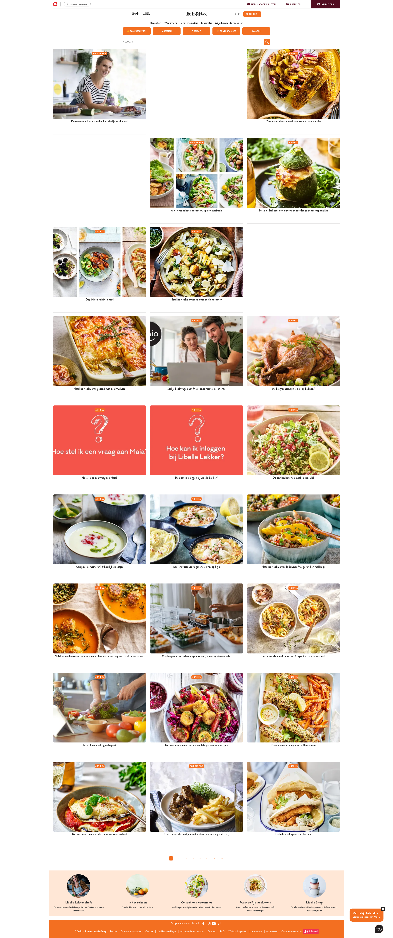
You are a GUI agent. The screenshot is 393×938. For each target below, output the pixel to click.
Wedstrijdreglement (237, 931)
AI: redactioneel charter (192, 931)
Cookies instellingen (166, 931)
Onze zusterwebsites (291, 931)
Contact (212, 931)
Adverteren (272, 931)
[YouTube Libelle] (214, 923)
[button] (325, 4)
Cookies (149, 931)
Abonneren (256, 931)
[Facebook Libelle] (203, 923)
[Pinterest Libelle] (219, 923)
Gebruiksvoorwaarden (131, 931)
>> (222, 858)
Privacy (113, 931)
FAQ (222, 931)
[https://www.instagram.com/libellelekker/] (208, 923)
